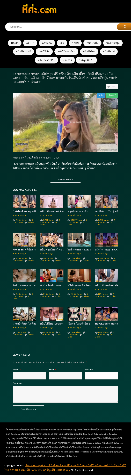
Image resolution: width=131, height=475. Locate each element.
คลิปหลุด (47, 43)
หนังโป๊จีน (44, 51)
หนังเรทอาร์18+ (46, 60)
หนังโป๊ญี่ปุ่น (113, 43)
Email (51, 369)
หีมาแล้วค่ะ (31, 157)
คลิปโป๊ (30, 43)
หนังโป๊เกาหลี (23, 51)
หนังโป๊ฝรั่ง (92, 43)
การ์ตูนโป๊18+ (86, 60)
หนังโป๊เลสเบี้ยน (66, 51)
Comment (17, 383)
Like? (114, 86)
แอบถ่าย (67, 60)
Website (89, 369)
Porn (75, 43)
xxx (62, 43)
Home (14, 43)
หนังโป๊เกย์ (109, 51)
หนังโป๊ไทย (89, 51)
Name (15, 369)
